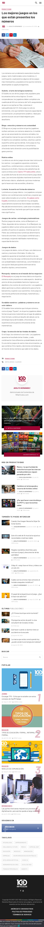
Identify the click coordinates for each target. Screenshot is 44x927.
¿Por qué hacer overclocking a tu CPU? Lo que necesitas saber (29, 502)
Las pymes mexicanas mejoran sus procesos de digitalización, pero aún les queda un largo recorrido (20, 809)
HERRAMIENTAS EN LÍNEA (10, 864)
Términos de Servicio (22, 915)
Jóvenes (4, 693)
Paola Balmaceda (25, 477)
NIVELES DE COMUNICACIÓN (13, 769)
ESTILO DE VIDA (26, 864)
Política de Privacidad (22, 912)
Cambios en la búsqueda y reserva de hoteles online (27, 487)
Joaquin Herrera (20, 526)
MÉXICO (23, 847)
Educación (5, 730)
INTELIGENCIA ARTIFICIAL (11, 860)
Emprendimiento (7, 806)
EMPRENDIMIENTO (20, 842)
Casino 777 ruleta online (26, 172)
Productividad (6, 9)
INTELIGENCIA (10, 362)
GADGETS (24, 869)
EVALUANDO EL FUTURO (10, 847)
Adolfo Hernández (15, 26)
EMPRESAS (6, 855)
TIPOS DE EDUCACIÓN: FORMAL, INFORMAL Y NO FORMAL (20, 733)
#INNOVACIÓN (28, 851)
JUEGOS (18, 362)
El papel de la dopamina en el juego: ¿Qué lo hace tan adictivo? (26, 595)
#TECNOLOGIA (7, 842)
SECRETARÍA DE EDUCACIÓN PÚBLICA (24, 855)
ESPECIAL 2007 (34, 847)
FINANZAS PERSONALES (10, 869)
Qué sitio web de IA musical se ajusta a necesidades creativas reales (25, 536)
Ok (19, 926)
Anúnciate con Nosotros (22, 909)
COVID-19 (25, 860)
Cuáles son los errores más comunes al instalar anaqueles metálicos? (25, 581)
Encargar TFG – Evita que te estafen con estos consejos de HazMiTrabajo (19, 697)
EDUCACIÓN (6, 851)
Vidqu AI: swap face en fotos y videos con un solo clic (26, 566)
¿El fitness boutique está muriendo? (24, 613)
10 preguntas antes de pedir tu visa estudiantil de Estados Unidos (24, 621)
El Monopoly (6, 276)
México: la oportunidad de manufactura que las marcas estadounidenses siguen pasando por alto (29, 470)
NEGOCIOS (17, 851)
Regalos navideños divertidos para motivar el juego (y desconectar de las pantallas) (25, 552)
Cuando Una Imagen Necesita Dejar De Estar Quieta (25, 522)
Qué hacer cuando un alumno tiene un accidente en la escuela (25, 631)
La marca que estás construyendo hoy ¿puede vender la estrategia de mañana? (26, 640)
